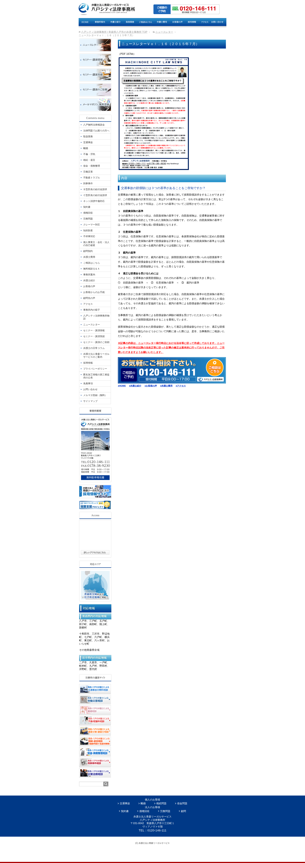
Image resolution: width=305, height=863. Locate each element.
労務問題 (165, 811)
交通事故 (125, 803)
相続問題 (161, 803)
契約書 (125, 811)
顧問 (183, 811)
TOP (114, 32)
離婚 (143, 803)
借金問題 (182, 803)
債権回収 (144, 811)
